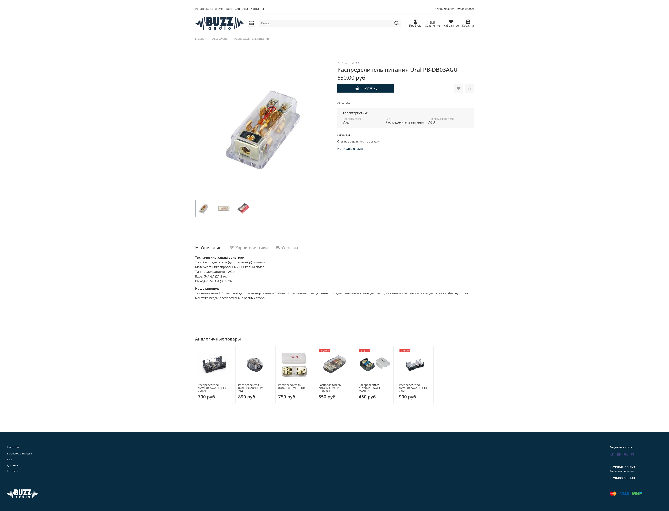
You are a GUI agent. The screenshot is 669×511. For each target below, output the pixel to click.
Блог (229, 9)
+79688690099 (464, 9)
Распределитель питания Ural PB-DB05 (293, 386)
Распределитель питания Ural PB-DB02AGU (329, 388)
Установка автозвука (209, 9)
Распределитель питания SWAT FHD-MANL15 (372, 388)
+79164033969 (444, 9)
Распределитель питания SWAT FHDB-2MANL (212, 388)
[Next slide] (326, 129)
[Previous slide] (201, 129)
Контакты (257, 9)
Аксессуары (220, 39)
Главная (200, 39)
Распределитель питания (251, 39)
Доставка (241, 9)
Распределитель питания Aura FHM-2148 (251, 388)
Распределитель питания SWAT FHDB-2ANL (413, 388)
